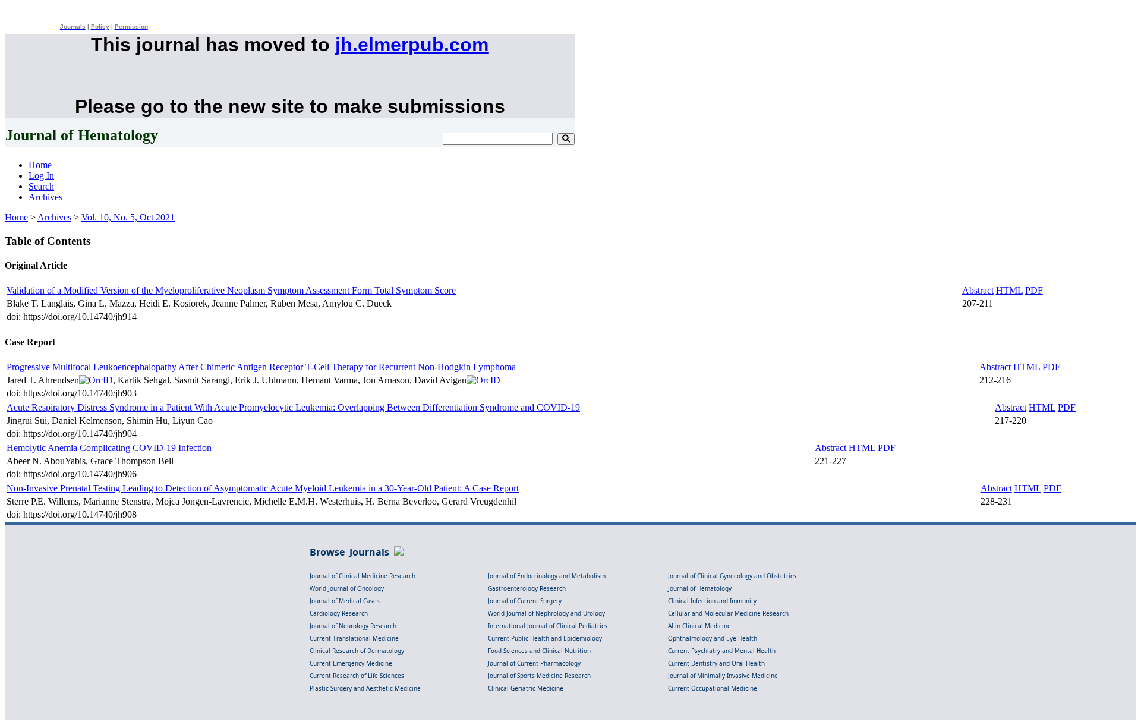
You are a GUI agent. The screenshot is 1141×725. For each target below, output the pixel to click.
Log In (41, 176)
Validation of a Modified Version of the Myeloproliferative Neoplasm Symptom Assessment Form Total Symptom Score (231, 290)
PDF (1034, 290)
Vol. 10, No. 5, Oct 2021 (128, 217)
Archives (45, 197)
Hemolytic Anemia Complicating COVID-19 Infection (109, 448)
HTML (1009, 290)
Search (41, 186)
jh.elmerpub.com (411, 44)
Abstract (978, 290)
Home (40, 165)
